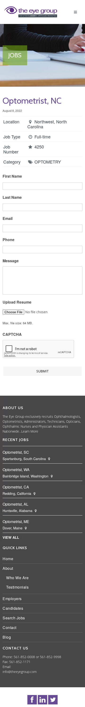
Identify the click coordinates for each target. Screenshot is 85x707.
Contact (11, 627)
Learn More (61, 431)
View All (12, 537)
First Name (13, 176)
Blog (8, 637)
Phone (10, 239)
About (9, 568)
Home (9, 558)
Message (12, 260)
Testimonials (18, 587)
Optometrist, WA (17, 469)
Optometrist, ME (17, 521)
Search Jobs (15, 618)
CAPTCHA (13, 334)
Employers (13, 598)
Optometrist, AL (17, 504)
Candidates (14, 608)
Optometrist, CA (17, 487)
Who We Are (18, 577)
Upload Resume (18, 302)
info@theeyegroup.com (21, 671)
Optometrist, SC (17, 452)
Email (9, 218)
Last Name (13, 197)
